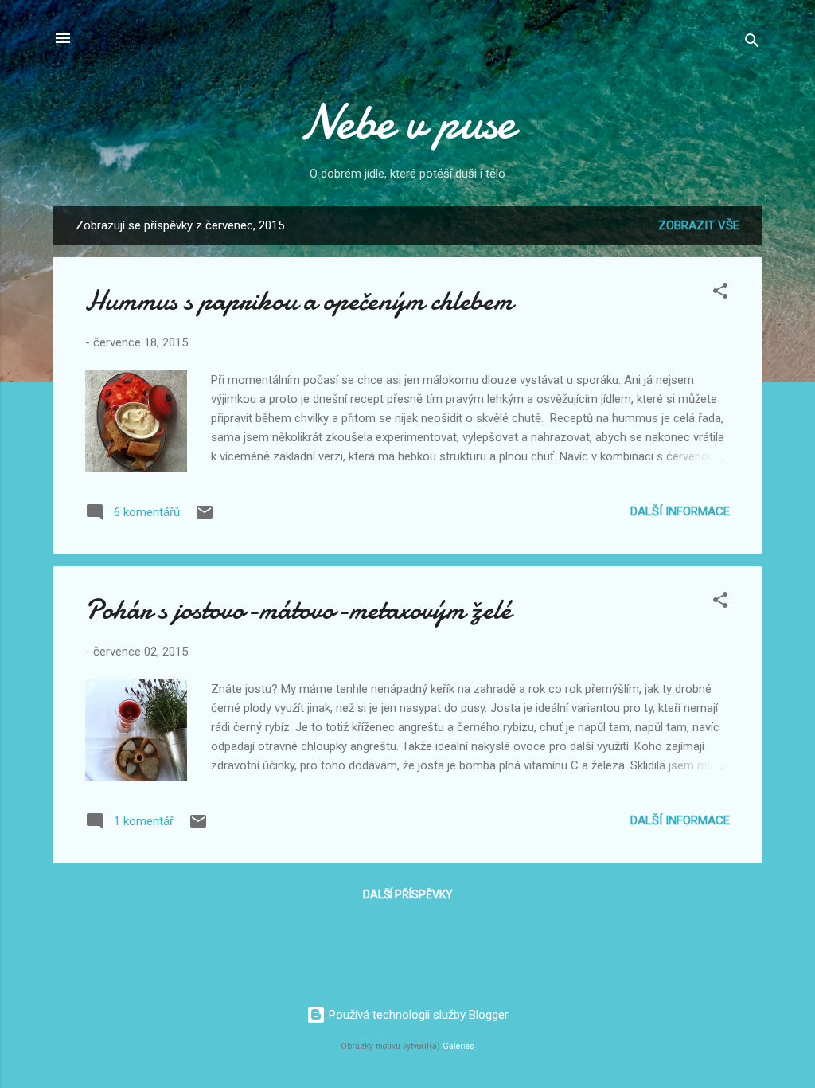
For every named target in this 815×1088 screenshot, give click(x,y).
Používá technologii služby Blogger (417, 1015)
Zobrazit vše (698, 225)
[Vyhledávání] (752, 43)
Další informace (680, 511)
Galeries (458, 1046)
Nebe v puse (407, 122)
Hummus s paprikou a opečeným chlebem (299, 300)
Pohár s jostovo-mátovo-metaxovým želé (298, 609)
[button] (720, 293)
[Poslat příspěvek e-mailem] (204, 518)
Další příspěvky (408, 894)
